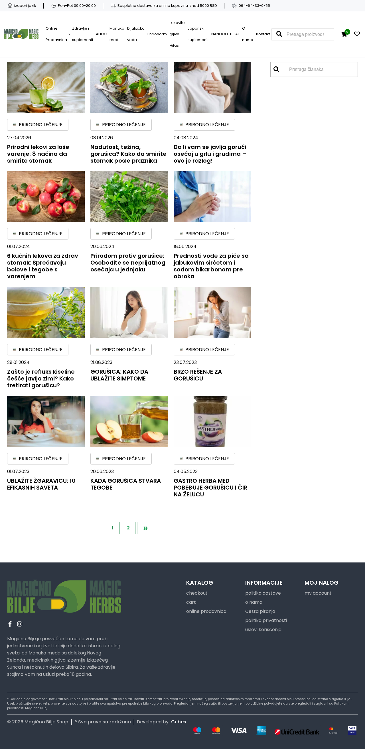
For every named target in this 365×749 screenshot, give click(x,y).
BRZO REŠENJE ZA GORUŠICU (198, 375)
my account (318, 593)
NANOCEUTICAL (225, 34)
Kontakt (263, 34)
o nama (253, 602)
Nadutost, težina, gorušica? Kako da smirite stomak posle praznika (128, 154)
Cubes (178, 722)
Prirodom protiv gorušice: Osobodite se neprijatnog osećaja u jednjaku (127, 262)
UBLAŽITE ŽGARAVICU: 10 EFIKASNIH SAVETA (41, 484)
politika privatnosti (266, 620)
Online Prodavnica (56, 34)
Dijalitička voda (136, 34)
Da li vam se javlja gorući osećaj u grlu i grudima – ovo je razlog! (210, 154)
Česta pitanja (260, 611)
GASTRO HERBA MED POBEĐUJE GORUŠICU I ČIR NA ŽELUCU (210, 487)
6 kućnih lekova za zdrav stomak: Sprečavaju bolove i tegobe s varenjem (42, 266)
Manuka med (117, 34)
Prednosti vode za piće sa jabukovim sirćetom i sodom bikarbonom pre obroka (211, 266)
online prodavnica (206, 611)
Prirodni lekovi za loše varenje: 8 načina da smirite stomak (38, 154)
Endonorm (157, 34)
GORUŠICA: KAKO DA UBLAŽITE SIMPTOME (119, 375)
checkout (197, 593)
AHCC (101, 34)
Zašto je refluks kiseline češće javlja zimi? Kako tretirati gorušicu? (41, 378)
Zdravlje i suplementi (82, 34)
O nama (247, 34)
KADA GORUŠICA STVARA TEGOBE (125, 484)
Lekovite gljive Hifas (177, 34)
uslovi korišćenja (263, 629)
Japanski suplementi (198, 34)
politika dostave (263, 593)
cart (191, 602)
